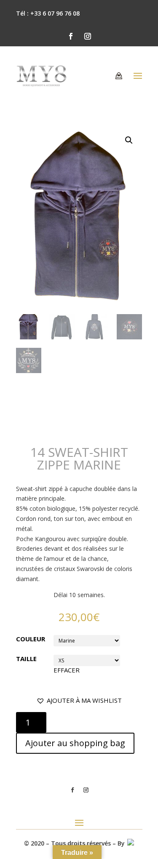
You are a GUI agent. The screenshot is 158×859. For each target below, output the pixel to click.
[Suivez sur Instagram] (87, 36)
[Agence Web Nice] (130, 843)
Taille (26, 658)
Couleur (30, 639)
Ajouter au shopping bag (75, 743)
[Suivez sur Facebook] (71, 36)
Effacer (67, 670)
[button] (79, 701)
